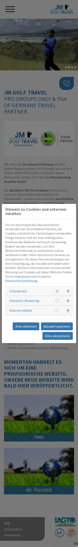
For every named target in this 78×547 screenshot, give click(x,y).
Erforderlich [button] (18, 291)
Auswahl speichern (57, 326)
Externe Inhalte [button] (21, 310)
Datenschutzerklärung (21, 281)
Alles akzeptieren (57, 336)
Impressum (22, 276)
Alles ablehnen (26, 326)
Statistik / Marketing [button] (24, 301)
